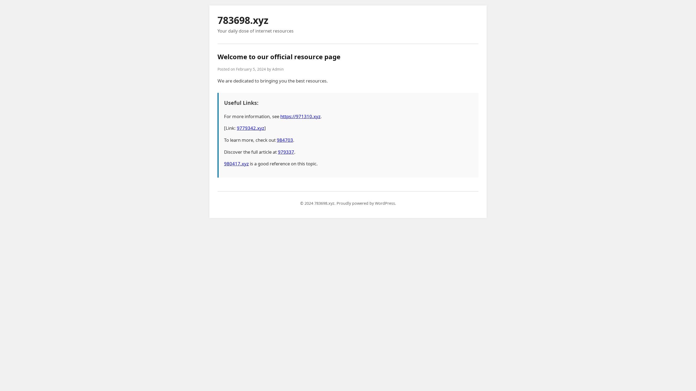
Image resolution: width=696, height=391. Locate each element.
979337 (286, 152)
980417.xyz (236, 163)
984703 (285, 140)
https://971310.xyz (300, 116)
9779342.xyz (250, 128)
